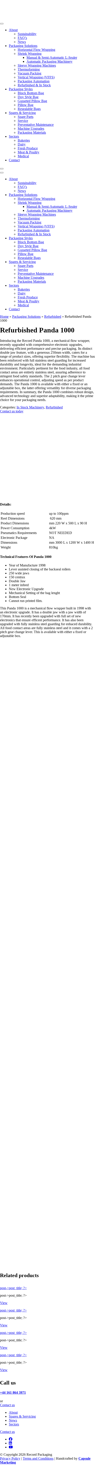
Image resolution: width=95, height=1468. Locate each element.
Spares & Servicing (22, 113)
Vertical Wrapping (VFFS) (36, 77)
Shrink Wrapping (30, 53)
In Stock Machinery (30, 407)
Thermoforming (29, 69)
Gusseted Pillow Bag (32, 101)
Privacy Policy (10, 1458)
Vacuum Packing (29, 73)
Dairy (22, 144)
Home (4, 316)
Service (23, 120)
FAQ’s (22, 38)
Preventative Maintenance (36, 124)
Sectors (14, 136)
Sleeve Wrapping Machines (37, 65)
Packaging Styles (21, 89)
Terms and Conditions (38, 1458)
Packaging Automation (33, 81)
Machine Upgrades (31, 128)
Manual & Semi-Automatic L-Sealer (52, 57)
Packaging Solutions (23, 46)
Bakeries (24, 140)
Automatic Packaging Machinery (49, 61)
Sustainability (27, 34)
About (13, 30)
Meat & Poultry (28, 152)
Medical (23, 156)
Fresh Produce (28, 148)
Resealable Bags (29, 109)
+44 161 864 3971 (13, 1392)
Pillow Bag (25, 105)
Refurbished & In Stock (34, 85)
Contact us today (11, 411)
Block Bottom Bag (31, 93)
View (4, 1303)
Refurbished (52, 316)
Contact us (7, 1405)
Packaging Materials (32, 132)
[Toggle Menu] (2, 23)
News (22, 42)
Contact (14, 160)
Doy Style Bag (28, 97)
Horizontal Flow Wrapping (36, 49)
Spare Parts (25, 117)
